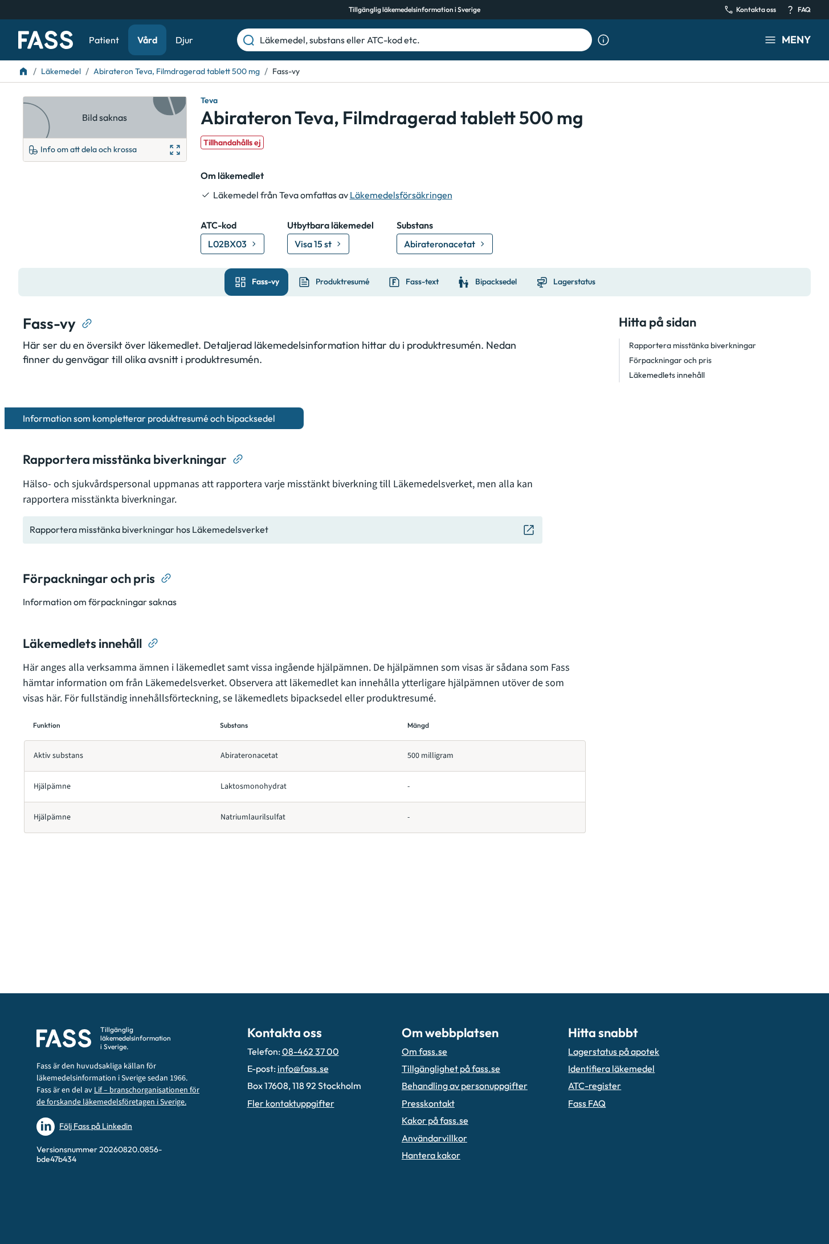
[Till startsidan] (23, 71)
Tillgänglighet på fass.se (451, 1068)
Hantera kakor (431, 1155)
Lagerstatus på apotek (613, 1051)
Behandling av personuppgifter (465, 1085)
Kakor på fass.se (435, 1120)
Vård (147, 40)
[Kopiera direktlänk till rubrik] (87, 324)
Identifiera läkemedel (611, 1068)
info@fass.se (303, 1068)
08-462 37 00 (310, 1051)
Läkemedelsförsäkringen (401, 195)
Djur (184, 40)
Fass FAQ (587, 1103)
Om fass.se (424, 1051)
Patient (104, 40)
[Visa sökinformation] (603, 39)
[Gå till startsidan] (45, 40)
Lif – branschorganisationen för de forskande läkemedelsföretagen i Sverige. (117, 1096)
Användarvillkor (434, 1138)
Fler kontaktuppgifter (290, 1103)
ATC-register (594, 1085)
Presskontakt (428, 1103)
